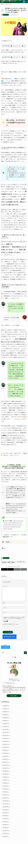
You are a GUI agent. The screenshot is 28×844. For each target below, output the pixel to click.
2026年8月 (6, 705)
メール (4, 607)
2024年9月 (6, 774)
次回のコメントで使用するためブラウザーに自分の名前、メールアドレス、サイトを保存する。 (14, 618)
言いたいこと (5, 14)
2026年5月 (6, 714)
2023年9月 (6, 809)
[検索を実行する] (25, 652)
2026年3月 (6, 720)
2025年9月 (6, 738)
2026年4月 (6, 717)
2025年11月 (6, 732)
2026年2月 (6, 723)
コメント (5, 586)
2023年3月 (6, 821)
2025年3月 (6, 756)
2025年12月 (6, 729)
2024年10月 (6, 771)
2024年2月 (6, 795)
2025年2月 (6, 759)
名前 (4, 602)
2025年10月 (6, 735)
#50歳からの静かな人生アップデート (11, 1)
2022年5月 (6, 836)
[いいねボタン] (2, 548)
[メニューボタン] (26, 1)
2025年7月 (6, 744)
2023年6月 (6, 815)
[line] (15, 657)
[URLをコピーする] (20, 569)
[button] (7, 569)
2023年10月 (6, 807)
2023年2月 (6, 824)
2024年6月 (6, 783)
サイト (4, 612)
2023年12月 (6, 801)
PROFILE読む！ (14, 695)
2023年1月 (6, 827)
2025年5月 (6, 750)
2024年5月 (6, 786)
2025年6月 (6, 747)
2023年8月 (6, 812)
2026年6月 (6, 711)
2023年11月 (6, 804)
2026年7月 (6, 708)
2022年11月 (6, 833)
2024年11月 (6, 768)
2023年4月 (6, 818)
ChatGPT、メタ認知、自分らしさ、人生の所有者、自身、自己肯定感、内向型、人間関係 (13, 562)
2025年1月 (6, 762)
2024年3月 (6, 792)
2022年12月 (6, 830)
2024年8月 (6, 777)
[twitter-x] (13, 657)
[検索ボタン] (24, 1)
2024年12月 (6, 765)
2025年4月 (6, 753)
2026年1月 (6, 726)
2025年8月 (6, 741)
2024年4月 (6, 789)
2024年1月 (6, 798)
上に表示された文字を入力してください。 (11, 624)
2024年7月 (6, 780)
